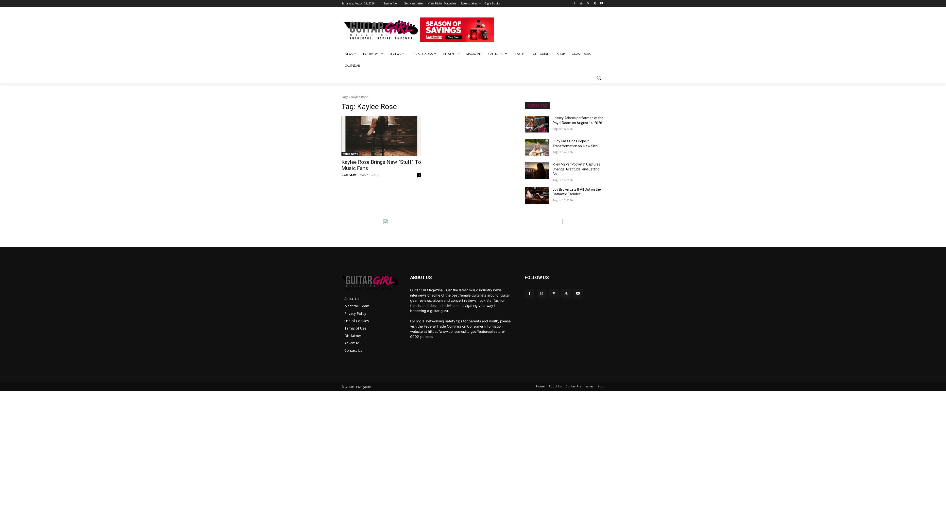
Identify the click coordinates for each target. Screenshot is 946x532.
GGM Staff (348, 175)
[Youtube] (602, 3)
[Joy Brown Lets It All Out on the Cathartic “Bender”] (537, 195)
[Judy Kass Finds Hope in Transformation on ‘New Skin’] (537, 147)
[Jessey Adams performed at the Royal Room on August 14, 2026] (537, 124)
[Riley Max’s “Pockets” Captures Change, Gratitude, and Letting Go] (537, 170)
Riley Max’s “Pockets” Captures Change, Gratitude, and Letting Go (576, 169)
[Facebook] (574, 3)
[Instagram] (581, 3)
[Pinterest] (588, 3)
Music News (350, 153)
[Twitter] (595, 3)
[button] (599, 77)
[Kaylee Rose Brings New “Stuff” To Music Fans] (381, 136)
